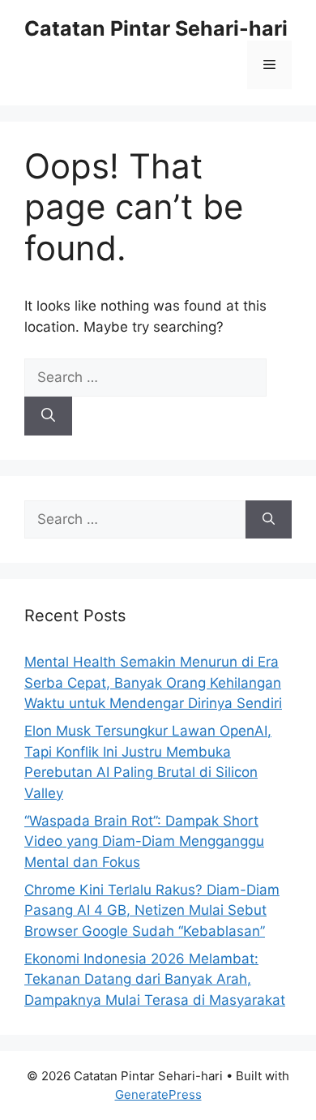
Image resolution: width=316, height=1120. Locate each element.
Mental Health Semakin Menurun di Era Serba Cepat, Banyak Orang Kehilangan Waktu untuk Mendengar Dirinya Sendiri (153, 682)
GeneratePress (158, 1094)
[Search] (48, 416)
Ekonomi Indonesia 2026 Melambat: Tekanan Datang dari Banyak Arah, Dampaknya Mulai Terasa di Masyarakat (154, 979)
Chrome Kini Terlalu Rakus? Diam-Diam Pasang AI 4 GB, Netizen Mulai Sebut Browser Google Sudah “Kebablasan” (152, 910)
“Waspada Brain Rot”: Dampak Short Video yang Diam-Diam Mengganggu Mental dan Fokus (144, 841)
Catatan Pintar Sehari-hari (156, 28)
